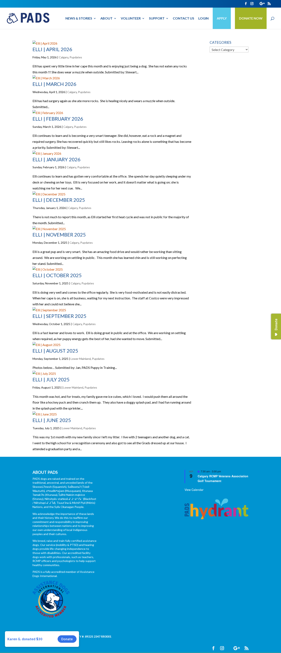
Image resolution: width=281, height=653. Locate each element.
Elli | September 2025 (59, 316)
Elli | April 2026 (52, 49)
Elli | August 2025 (55, 351)
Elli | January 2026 (56, 159)
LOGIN (203, 18)
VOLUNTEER (131, 18)
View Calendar (194, 490)
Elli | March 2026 (54, 84)
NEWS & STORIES (78, 18)
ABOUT (106, 18)
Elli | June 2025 (52, 420)
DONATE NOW (250, 18)
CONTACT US (183, 18)
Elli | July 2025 (51, 379)
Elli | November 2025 (59, 235)
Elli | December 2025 (59, 200)
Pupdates (76, 57)
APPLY (222, 18)
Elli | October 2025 (57, 275)
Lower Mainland (81, 358)
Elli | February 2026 (58, 119)
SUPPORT (157, 18)
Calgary (63, 57)
